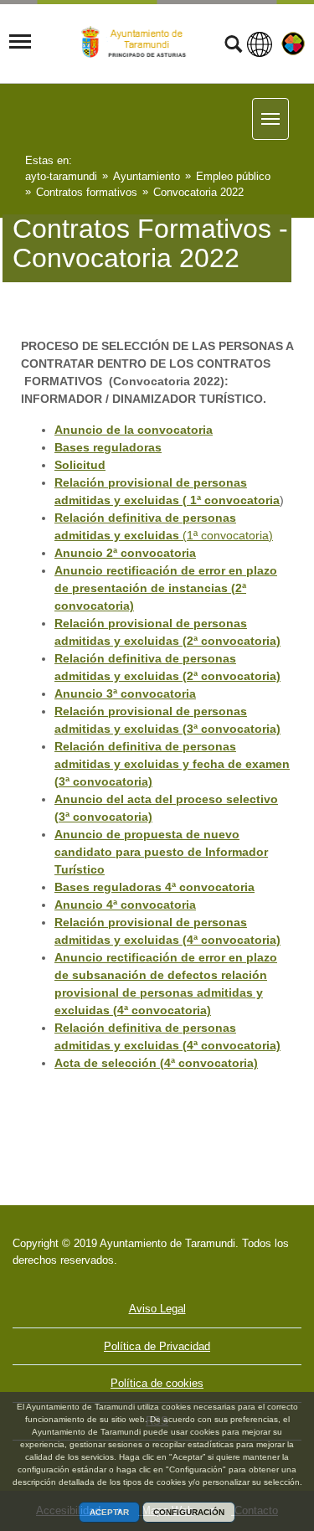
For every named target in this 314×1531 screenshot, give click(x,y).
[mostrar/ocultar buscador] (233, 46)
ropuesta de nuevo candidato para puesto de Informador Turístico (161, 851)
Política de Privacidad (157, 1346)
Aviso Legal (157, 1308)
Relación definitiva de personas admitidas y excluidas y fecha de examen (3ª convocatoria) (172, 764)
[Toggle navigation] (20, 42)
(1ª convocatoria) (226, 535)
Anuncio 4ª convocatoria (125, 904)
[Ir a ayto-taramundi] (137, 41)
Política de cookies (157, 1383)
